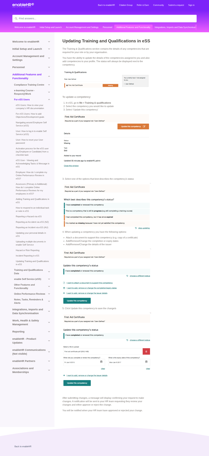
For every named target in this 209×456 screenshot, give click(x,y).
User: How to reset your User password (29, 141)
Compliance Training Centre (29, 85)
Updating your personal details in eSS (31, 234)
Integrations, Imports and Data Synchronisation (176, 27)
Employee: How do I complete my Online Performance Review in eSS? (31, 175)
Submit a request (176, 5)
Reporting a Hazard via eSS (29, 216)
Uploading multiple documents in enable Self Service (31, 243)
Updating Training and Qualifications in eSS (32, 263)
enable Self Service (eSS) (27, 279)
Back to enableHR (106, 5)
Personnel (107, 27)
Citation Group (126, 5)
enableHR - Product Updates (24, 340)
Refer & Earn (143, 5)
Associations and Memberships (23, 370)
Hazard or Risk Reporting (27, 250)
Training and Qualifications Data (28, 272)
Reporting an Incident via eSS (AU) (32, 227)
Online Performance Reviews (29, 294)
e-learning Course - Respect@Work (24, 92)
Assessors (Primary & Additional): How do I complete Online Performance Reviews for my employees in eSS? (31, 189)
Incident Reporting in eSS (27, 255)
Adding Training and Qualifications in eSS (32, 201)
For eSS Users (22, 99)
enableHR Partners (23, 361)
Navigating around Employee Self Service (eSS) (31, 124)
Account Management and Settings (82, 27)
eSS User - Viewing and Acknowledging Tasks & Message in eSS (32, 163)
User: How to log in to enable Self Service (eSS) (31, 133)
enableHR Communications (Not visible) (29, 352)
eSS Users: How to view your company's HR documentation (30, 107)
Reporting (18, 331)
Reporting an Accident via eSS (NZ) (32, 222)
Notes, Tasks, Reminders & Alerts (28, 301)
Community (158, 5)
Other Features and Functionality (24, 286)
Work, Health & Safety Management (25, 322)
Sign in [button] (191, 5)
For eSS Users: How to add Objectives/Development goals (30, 115)
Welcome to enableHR (25, 27)
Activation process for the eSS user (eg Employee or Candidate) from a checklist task (32, 151)
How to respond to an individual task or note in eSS (32, 209)
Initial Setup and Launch (51, 27)
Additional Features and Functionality (133, 27)
